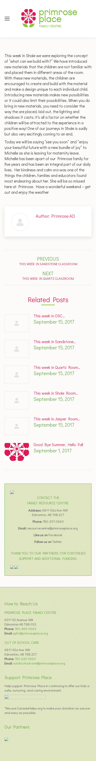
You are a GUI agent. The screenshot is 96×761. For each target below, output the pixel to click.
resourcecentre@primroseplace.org (52, 528)
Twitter (57, 541)
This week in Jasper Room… (56, 418)
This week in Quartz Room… (56, 367)
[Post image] (16, 323)
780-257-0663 (53, 521)
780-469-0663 (25, 628)
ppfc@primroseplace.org (30, 633)
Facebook (55, 535)
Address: (35, 510)
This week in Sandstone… (54, 341)
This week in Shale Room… (55, 393)
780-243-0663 (25, 658)
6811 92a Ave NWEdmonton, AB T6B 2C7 (50, 512)
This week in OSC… (49, 315)
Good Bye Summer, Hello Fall (58, 444)
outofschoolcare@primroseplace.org (39, 663)
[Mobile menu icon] (7, 18)
